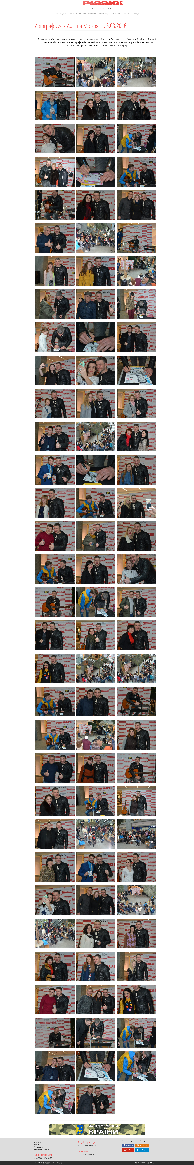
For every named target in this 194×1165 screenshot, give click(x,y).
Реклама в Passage (41, 1149)
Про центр (73, 14)
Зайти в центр (61, 14)
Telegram (143, 1150)
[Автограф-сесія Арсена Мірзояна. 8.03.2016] (55, 72)
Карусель (37, 1144)
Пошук (136, 14)
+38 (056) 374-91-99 (89, 1146)
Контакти (127, 14)
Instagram (143, 1145)
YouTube (129, 1150)
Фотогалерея (117, 14)
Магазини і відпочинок (87, 14)
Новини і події (104, 14)
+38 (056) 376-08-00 (44, 1158)
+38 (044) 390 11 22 (89, 1154)
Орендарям (38, 1147)
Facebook (129, 1145)
